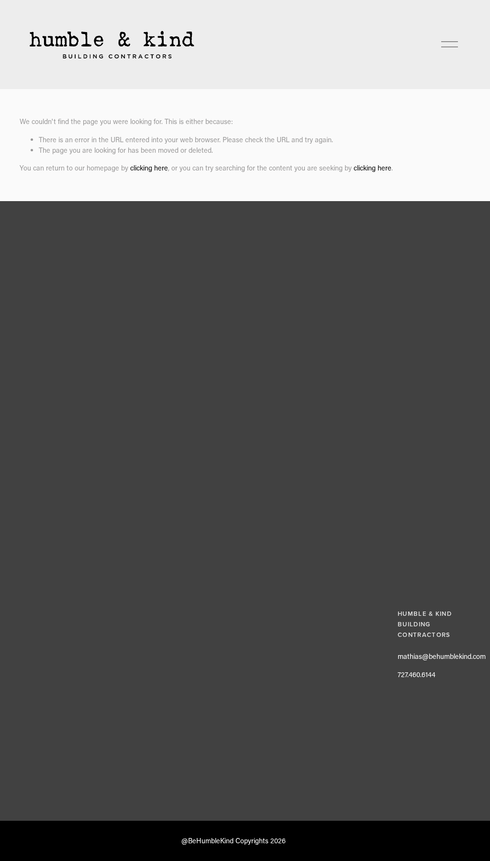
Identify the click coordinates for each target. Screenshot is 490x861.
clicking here (149, 167)
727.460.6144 (416, 674)
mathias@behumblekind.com (442, 656)
